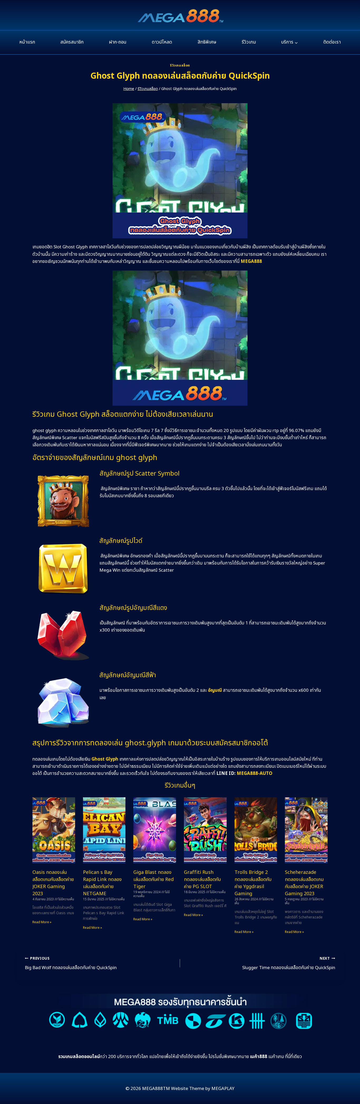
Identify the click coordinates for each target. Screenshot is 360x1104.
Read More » (41, 922)
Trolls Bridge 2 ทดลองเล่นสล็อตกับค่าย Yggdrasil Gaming (253, 883)
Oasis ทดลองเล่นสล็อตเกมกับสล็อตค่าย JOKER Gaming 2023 (53, 883)
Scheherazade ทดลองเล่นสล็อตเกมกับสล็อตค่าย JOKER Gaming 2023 (304, 883)
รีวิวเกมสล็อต (180, 65)
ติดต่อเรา (332, 42)
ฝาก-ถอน (118, 42)
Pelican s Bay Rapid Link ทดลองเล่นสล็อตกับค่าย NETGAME (102, 883)
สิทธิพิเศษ (207, 42)
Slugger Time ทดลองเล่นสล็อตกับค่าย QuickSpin (288, 963)
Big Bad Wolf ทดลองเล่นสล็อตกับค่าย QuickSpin (71, 963)
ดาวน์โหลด (162, 42)
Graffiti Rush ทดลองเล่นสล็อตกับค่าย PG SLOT (202, 879)
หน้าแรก (27, 42)
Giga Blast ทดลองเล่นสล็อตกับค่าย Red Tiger (153, 879)
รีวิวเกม (249, 42)
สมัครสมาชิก (72, 42)
